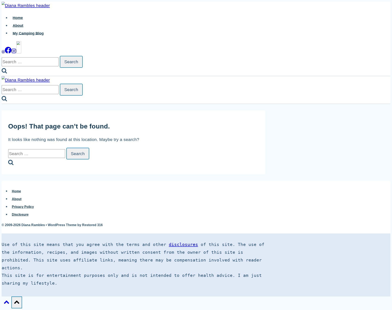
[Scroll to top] (6, 303)
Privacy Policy (23, 207)
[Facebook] (8, 52)
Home (18, 18)
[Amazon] (18, 52)
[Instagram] (13, 52)
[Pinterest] (3, 52)
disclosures (183, 244)
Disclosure (20, 214)
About (18, 26)
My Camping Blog (28, 33)
